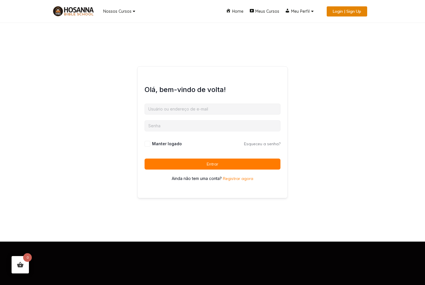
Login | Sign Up (347, 11)
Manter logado (167, 143)
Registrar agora (238, 178)
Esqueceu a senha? (262, 143)
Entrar (212, 164)
